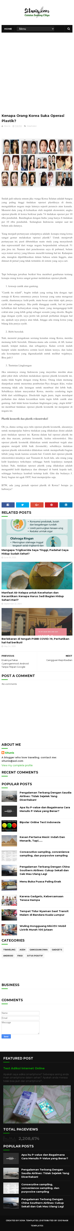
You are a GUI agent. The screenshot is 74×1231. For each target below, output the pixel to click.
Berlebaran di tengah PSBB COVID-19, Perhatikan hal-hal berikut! (35, 640)
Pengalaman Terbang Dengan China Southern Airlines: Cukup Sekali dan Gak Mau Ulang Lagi (45, 870)
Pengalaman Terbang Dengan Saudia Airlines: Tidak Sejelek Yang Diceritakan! (45, 796)
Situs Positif (35, 955)
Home (8, 28)
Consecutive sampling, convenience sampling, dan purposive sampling (40, 1188)
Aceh (22, 949)
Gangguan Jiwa (38, 949)
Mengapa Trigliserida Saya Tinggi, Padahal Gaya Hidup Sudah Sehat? (35, 551)
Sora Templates (28, 1220)
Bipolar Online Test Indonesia (40, 822)
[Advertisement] (37, 71)
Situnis (9, 752)
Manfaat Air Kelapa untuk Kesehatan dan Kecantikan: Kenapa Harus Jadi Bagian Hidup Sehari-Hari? (33, 596)
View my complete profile (17, 765)
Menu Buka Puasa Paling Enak (40, 881)
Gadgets (57, 949)
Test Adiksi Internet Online (24, 1068)
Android (8, 955)
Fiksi (20, 955)
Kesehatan (32, 126)
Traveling (9, 949)
